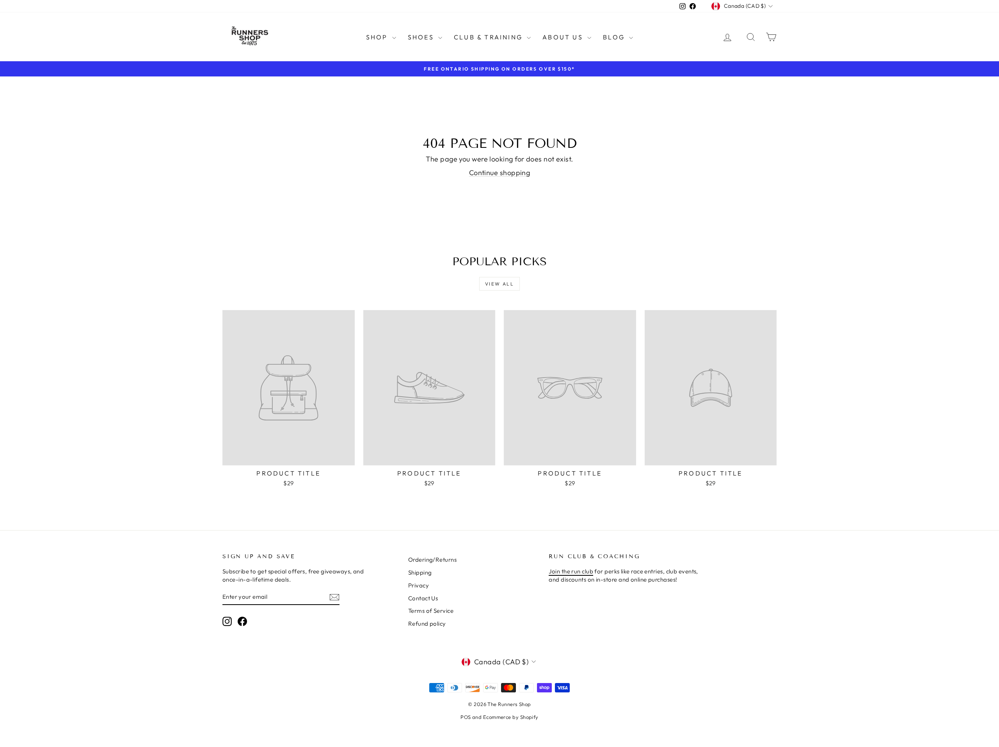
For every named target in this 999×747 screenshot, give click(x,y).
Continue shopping (499, 172)
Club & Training (489, 37)
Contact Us (423, 598)
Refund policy (427, 623)
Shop (378, 37)
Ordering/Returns (432, 559)
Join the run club (571, 571)
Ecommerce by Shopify (511, 717)
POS (465, 717)
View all (499, 284)
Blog (615, 37)
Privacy (418, 585)
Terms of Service (430, 610)
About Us (563, 37)
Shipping (420, 572)
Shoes (422, 37)
